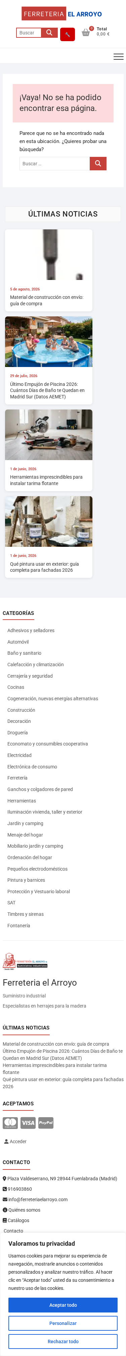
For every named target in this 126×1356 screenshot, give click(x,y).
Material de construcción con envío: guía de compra (56, 1044)
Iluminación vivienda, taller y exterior (44, 812)
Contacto (13, 1231)
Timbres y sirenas (25, 914)
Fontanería (18, 925)
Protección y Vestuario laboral (38, 891)
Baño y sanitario (24, 653)
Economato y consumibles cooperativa (47, 743)
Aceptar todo (63, 1305)
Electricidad (19, 755)
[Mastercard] (10, 1123)
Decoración (19, 721)
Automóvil (18, 642)
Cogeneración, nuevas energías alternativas (52, 698)
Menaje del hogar (25, 835)
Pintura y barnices (26, 880)
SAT (11, 902)
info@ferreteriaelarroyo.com (37, 1199)
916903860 (19, 1189)
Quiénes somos (23, 1210)
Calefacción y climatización (35, 664)
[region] (63, 1294)
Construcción (21, 710)
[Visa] (28, 1123)
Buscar (49, 33)
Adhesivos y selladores (30, 630)
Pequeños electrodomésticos (37, 869)
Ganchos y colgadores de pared (40, 789)
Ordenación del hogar (29, 857)
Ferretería (17, 778)
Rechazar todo (63, 1341)
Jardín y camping (25, 823)
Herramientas (21, 800)
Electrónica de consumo (32, 766)
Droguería (17, 732)
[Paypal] (45, 1123)
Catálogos (18, 1220)
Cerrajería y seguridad (30, 676)
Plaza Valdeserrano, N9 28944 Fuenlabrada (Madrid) (61, 1178)
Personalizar (63, 1323)
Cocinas (15, 687)
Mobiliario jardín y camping (35, 846)
